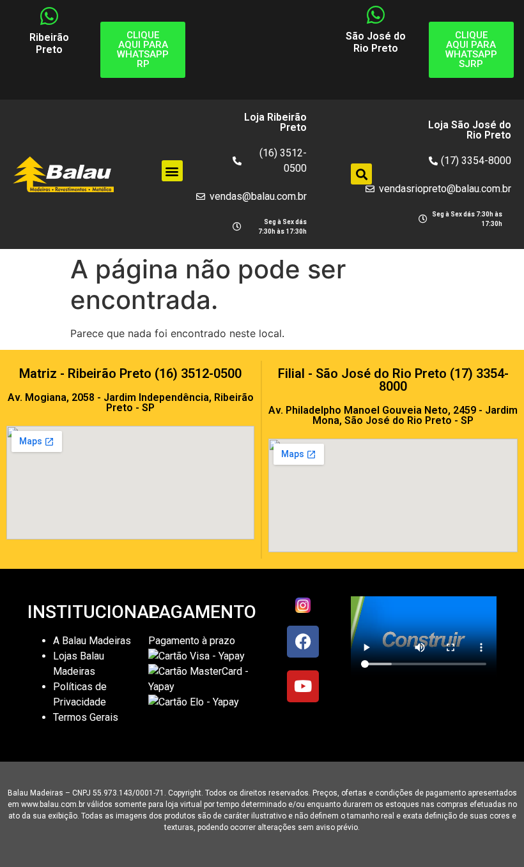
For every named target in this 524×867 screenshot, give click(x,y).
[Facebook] (303, 642)
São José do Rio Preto (376, 42)
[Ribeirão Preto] (49, 16)
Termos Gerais (87, 717)
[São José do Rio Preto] (376, 14)
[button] (172, 170)
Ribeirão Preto (49, 43)
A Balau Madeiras (92, 641)
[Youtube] (303, 686)
